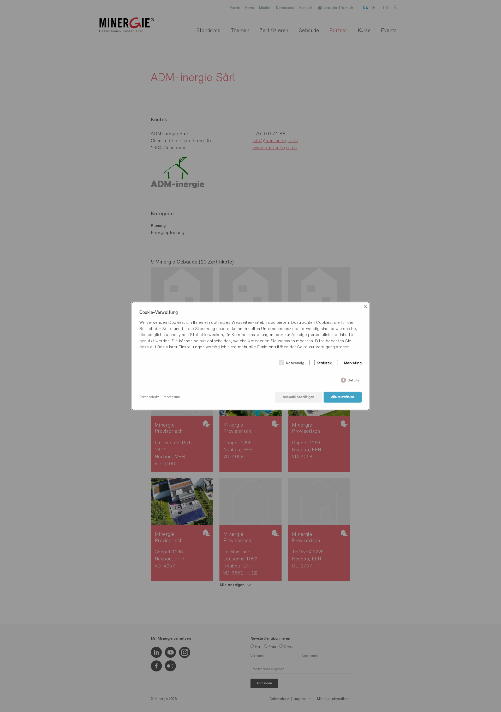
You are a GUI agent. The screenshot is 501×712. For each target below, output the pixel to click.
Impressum (171, 397)
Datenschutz (149, 397)
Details (353, 379)
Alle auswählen (342, 397)
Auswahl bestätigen (298, 397)
